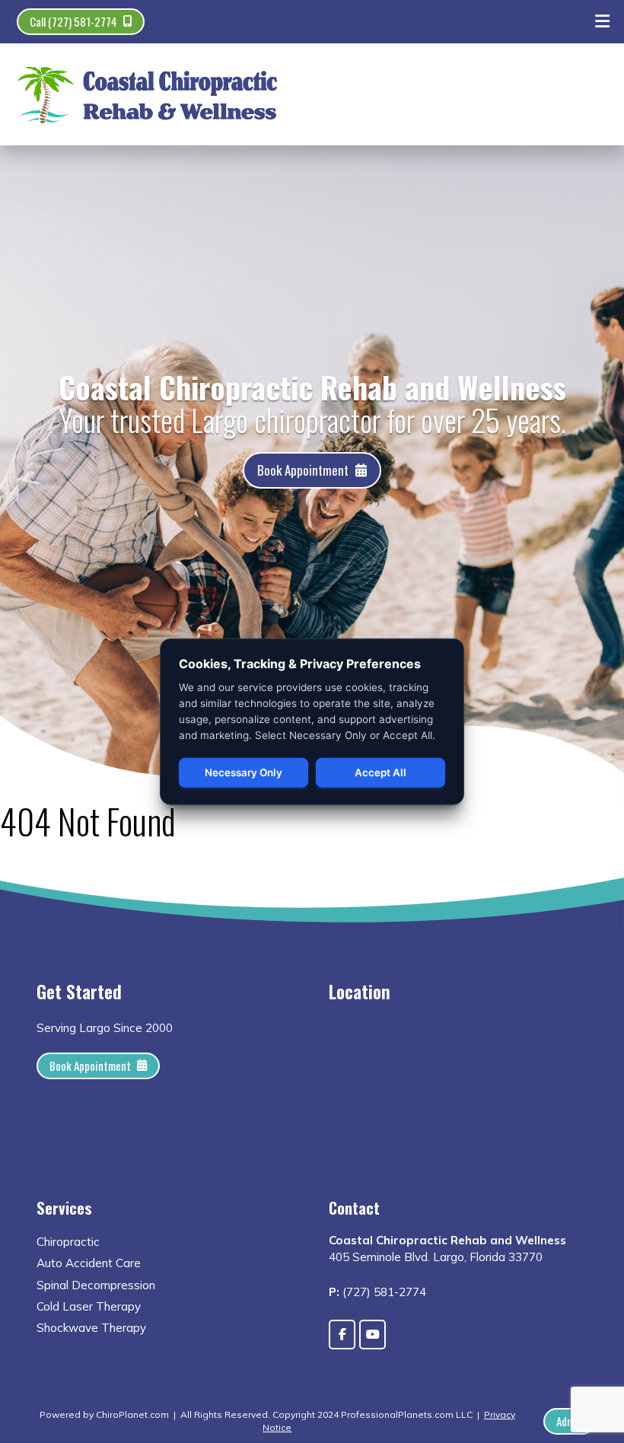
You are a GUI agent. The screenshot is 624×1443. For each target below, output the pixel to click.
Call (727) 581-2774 (73, 21)
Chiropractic (68, 1241)
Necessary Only (243, 772)
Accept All (380, 772)
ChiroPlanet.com (132, 1414)
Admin (569, 1421)
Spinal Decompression (96, 1285)
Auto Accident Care (89, 1263)
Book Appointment (303, 469)
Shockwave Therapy (91, 1327)
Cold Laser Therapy (89, 1306)
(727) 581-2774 (384, 1292)
